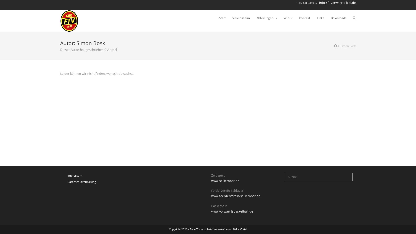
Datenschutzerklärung (81, 182)
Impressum (74, 175)
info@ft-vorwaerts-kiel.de (337, 3)
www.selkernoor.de (225, 181)
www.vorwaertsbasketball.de (232, 211)
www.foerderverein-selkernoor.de (235, 196)
